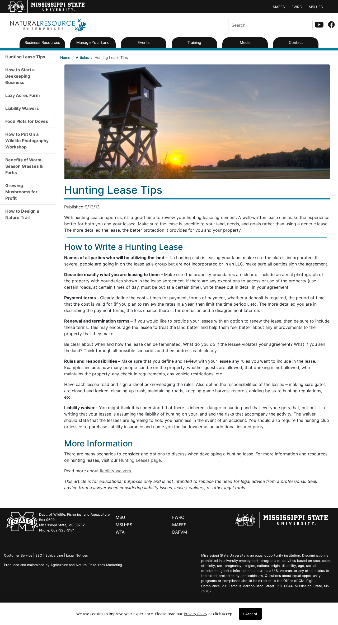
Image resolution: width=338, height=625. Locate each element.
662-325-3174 (62, 530)
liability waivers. (116, 470)
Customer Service (18, 555)
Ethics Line (54, 555)
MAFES (279, 7)
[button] (319, 24)
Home (65, 57)
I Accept (250, 613)
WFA (120, 532)
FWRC (297, 7)
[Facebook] (331, 25)
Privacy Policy (195, 613)
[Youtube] (319, 25)
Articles (82, 57)
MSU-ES (316, 7)
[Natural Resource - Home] (46, 24)
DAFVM (179, 532)
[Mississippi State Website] (281, 519)
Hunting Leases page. (140, 460)
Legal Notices (77, 555)
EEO (38, 555)
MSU (120, 517)
